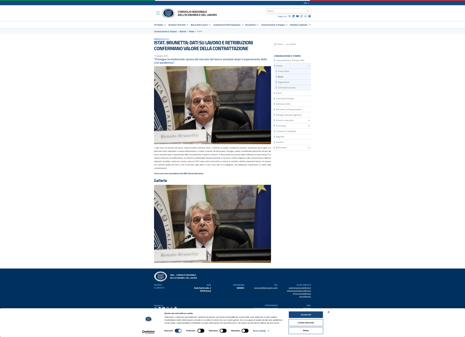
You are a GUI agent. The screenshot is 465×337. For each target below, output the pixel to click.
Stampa (279, 44)
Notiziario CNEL (283, 104)
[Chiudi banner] (328, 312)
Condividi (292, 44)
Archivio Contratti (177, 24)
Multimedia (281, 147)
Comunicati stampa (286, 87)
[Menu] (158, 13)
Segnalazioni (284, 82)
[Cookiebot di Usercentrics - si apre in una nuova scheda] (148, 332)
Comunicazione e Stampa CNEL (290, 60)
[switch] (200, 331)
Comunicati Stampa (285, 98)
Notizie (183, 31)
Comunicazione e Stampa (273, 24)
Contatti (279, 142)
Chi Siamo (159, 24)
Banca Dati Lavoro (199, 24)
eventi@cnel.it (305, 296)
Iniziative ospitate (298, 24)
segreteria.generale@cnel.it (300, 287)
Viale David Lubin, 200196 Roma (202, 289)
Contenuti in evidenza (286, 131)
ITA (305, 3)
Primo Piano (283, 71)
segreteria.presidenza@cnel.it (299, 290)
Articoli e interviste (284, 120)
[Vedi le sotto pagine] (309, 65)
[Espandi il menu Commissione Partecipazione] (242, 25)
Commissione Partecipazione (226, 24)
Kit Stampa (281, 125)
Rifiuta (306, 330)
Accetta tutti (306, 315)
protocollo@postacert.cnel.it (266, 287)
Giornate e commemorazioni (289, 109)
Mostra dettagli (259, 331)
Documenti (250, 24)
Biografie (280, 136)
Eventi (279, 93)
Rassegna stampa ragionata (289, 114)
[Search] (308, 11)
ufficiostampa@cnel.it (302, 293)
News (191, 31)
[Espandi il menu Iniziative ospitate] (309, 25)
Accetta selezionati (306, 323)
